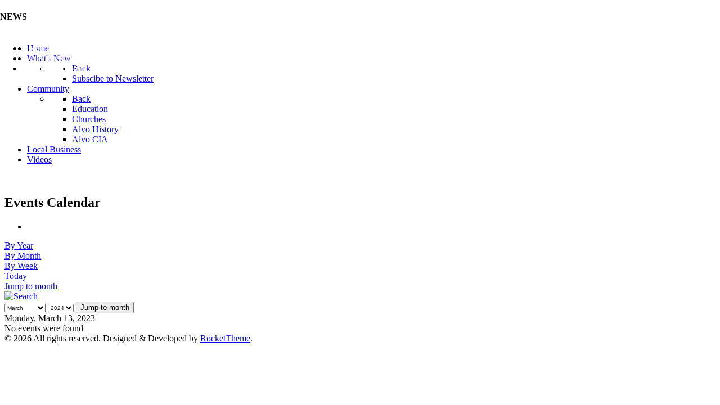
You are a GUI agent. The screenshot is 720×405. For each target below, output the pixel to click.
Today (15, 276)
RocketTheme (225, 338)
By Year (18, 245)
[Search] (21, 296)
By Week (21, 266)
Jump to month (30, 286)
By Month (22, 255)
